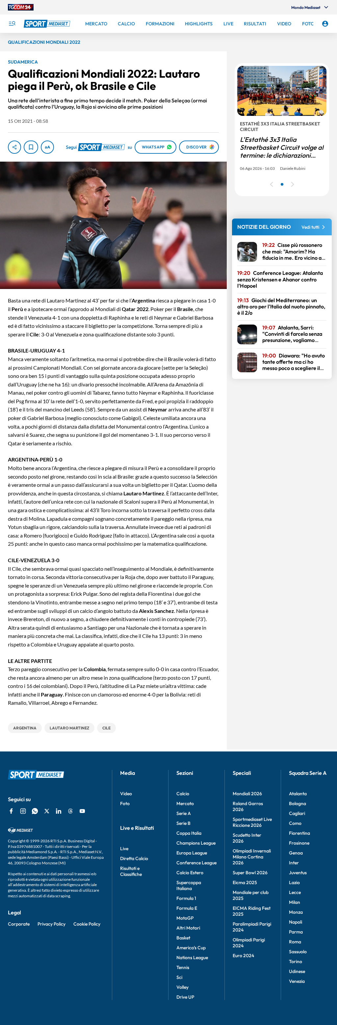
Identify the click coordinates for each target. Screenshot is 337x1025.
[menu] (12, 24)
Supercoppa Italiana (188, 885)
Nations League (192, 957)
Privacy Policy (51, 924)
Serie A (183, 813)
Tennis (182, 967)
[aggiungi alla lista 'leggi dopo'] (31, 147)
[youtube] (82, 811)
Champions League (196, 843)
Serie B (183, 823)
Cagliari (297, 813)
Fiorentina (299, 833)
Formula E (186, 908)
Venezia (297, 981)
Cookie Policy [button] (86, 924)
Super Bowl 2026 (250, 873)
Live (124, 849)
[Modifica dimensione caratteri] (47, 147)
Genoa (296, 853)
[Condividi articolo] (14, 147)
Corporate (19, 924)
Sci (179, 977)
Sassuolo (298, 952)
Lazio (294, 882)
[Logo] (48, 24)
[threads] (70, 811)
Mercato (185, 803)
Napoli (295, 922)
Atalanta (298, 794)
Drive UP (185, 997)
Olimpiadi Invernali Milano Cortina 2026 (252, 857)
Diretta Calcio (134, 858)
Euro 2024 (243, 956)
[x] (46, 811)
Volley (182, 987)
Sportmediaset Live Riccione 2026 (252, 822)
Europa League (191, 853)
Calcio (182, 794)
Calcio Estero (189, 873)
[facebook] (11, 811)
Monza (296, 912)
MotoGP (185, 918)
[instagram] (23, 811)
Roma (295, 942)
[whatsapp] (35, 811)
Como (295, 823)
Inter (294, 863)
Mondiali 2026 (247, 794)
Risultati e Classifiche (131, 871)
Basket (183, 938)
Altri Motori (188, 928)
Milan (294, 902)
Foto (125, 803)
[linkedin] (58, 811)
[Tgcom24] (21, 7)
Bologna (297, 803)
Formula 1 (186, 898)
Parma (296, 932)
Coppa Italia (188, 833)
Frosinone (299, 843)
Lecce (295, 892)
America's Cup (191, 948)
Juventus (298, 873)
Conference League (196, 863)
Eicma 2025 (245, 882)
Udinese (297, 971)
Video (126, 794)
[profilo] (325, 24)
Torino (295, 961)
